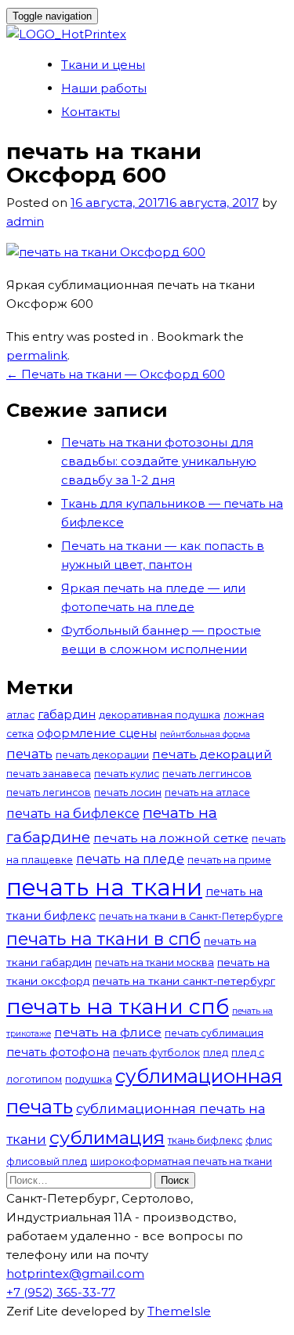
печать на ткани (104, 887)
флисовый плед (46, 1161)
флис (258, 1140)
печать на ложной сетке (171, 837)
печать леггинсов (207, 774)
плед (215, 1052)
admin (25, 221)
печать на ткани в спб (103, 938)
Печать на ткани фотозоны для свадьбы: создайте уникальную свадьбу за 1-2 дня (158, 461)
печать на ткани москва (154, 962)
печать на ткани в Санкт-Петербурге (191, 916)
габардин (67, 714)
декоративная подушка (159, 715)
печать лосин (128, 792)
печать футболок (156, 1052)
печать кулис (126, 774)
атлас (20, 715)
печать (29, 754)
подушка (88, 1079)
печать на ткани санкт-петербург (184, 981)
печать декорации (102, 755)
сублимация (107, 1137)
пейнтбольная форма (205, 734)
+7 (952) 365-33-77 (60, 1292)
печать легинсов (48, 792)
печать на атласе (207, 792)
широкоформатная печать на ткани (181, 1161)
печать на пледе (130, 858)
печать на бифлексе (73, 813)
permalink (36, 355)
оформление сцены (97, 733)
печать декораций (212, 754)
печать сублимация (214, 1033)
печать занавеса (48, 774)
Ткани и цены (103, 64)
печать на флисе (108, 1032)
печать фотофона (58, 1052)
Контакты (90, 111)
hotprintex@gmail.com (75, 1273)
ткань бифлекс (205, 1140)
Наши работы (104, 88)
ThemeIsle (179, 1311)
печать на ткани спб (117, 1006)
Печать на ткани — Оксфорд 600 (115, 374)
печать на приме (229, 860)
